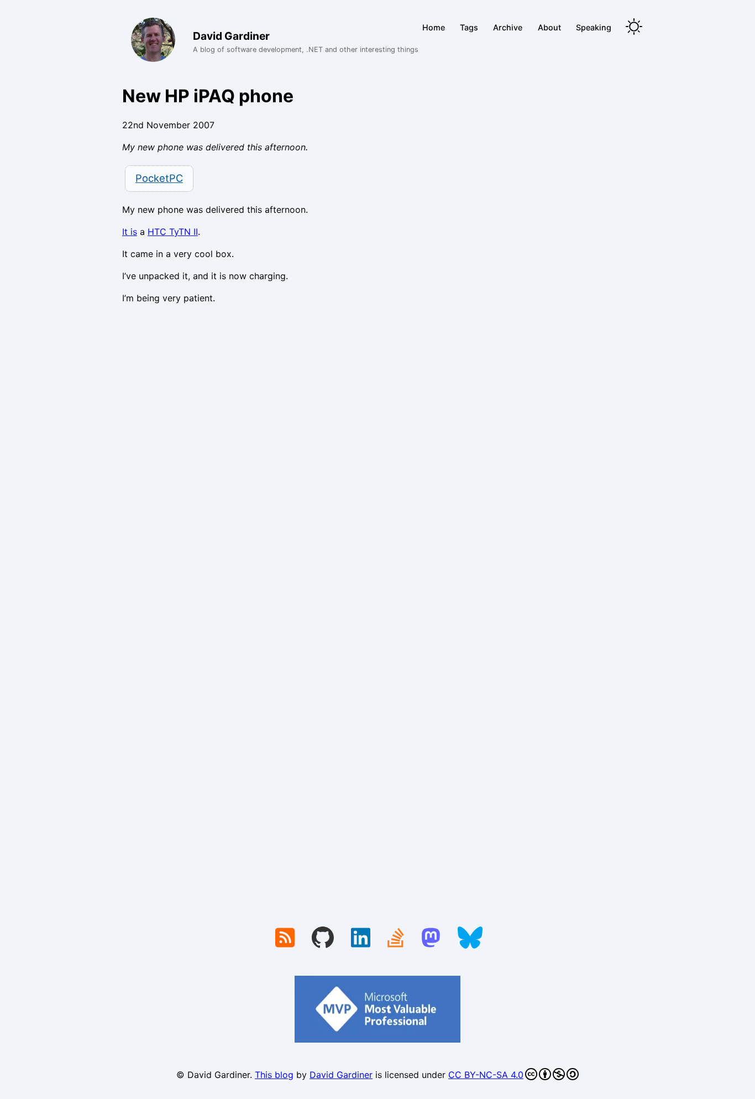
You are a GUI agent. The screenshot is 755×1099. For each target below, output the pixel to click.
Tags (469, 27)
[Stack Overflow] (395, 939)
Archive (507, 27)
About (549, 27)
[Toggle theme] (634, 27)
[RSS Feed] (285, 939)
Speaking (593, 27)
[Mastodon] (431, 939)
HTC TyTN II (173, 231)
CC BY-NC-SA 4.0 (485, 1074)
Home (433, 27)
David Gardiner (341, 1074)
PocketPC (159, 178)
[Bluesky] (470, 939)
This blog (274, 1074)
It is (129, 231)
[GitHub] (323, 939)
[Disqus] (377, 465)
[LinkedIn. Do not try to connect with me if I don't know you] (360, 939)
